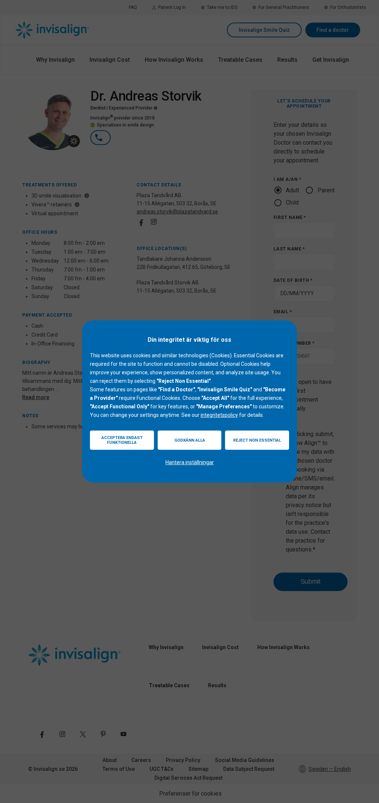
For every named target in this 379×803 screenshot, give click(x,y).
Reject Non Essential (257, 440)
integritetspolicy (219, 415)
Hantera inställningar (189, 462)
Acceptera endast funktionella (121, 440)
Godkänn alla (189, 440)
